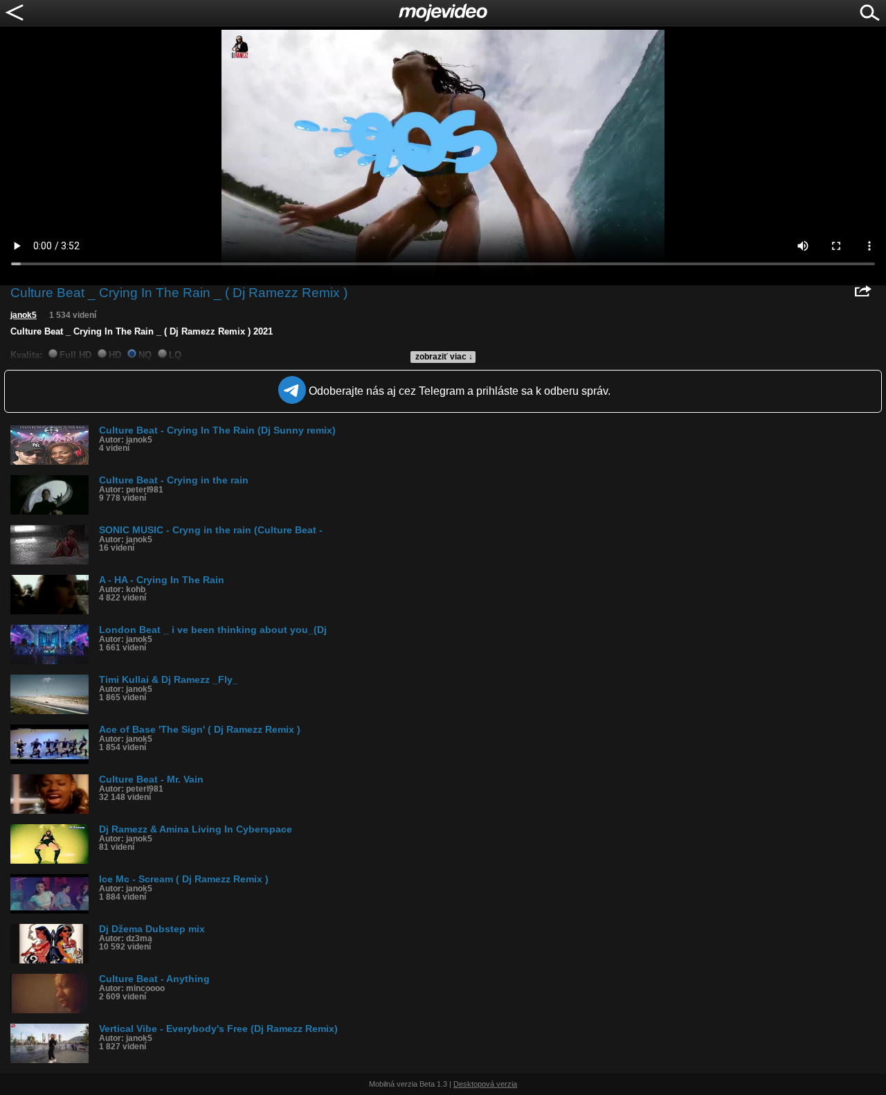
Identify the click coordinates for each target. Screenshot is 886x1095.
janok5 (23, 315)
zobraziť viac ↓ (444, 357)
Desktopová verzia (485, 1084)
